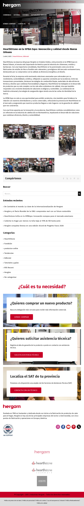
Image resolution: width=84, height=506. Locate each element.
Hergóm (7, 272)
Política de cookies (41, 500)
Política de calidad (42, 503)
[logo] (42, 468)
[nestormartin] (42, 477)
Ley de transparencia (53, 500)
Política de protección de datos (13, 500)
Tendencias (9, 253)
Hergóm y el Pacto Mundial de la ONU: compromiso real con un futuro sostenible (37, 211)
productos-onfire (11, 248)
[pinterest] (74, 427)
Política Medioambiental (72, 500)
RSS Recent (9, 268)
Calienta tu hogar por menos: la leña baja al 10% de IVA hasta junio (32, 221)
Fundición (8, 244)
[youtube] (68, 427)
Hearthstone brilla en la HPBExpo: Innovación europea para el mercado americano (38, 216)
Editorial (26, 56)
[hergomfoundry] (42, 451)
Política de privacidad (29, 500)
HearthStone (17, 56)
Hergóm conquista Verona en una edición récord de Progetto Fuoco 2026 (34, 226)
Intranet (62, 500)
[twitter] (79, 427)
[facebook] (63, 427)
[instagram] (58, 427)
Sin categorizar (10, 277)
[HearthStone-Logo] (42, 462)
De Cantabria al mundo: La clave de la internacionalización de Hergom (33, 207)
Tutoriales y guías (11, 263)
